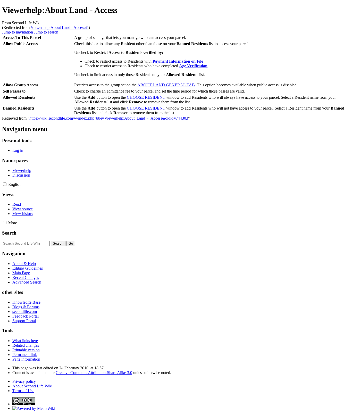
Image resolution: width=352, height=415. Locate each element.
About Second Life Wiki (32, 386)
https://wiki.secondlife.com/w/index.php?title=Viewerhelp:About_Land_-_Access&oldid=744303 (108, 118)
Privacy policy (24, 381)
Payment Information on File (178, 61)
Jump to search (46, 32)
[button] (4, 184)
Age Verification (193, 66)
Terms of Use (23, 390)
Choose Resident (146, 97)
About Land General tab (166, 85)
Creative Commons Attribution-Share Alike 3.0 (94, 372)
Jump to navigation (17, 32)
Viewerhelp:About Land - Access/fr (60, 27)
